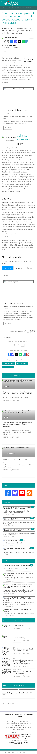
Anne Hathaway (5, 8)
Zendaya (22, 8)
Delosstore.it (7, 268)
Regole (22, 715)
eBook (9, 338)
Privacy (17, 715)
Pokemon (28, 8)
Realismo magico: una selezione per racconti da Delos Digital (18, 523)
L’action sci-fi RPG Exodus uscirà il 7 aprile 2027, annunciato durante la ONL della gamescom (18, 591)
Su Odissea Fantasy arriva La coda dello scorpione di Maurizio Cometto (16, 512)
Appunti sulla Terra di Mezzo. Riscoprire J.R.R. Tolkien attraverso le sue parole (23, 662)
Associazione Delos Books (18, 727)
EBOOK (6, 386)
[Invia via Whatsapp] (23, 42)
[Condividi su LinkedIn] (27, 42)
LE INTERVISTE (9, 454)
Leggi (9, 128)
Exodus (4, 704)
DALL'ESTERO (16, 636)
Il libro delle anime (8, 367)
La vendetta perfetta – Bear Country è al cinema (19, 613)
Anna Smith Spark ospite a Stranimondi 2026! (17, 568)
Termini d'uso (9, 715)
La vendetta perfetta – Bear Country (16, 693)
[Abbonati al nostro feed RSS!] (29, 492)
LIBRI (14, 647)
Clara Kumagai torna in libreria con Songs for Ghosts (23, 650)
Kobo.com (28, 268)
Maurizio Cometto (22, 363)
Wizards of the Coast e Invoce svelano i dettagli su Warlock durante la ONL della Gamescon (18, 603)
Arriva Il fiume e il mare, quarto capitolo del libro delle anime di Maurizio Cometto (18, 425)
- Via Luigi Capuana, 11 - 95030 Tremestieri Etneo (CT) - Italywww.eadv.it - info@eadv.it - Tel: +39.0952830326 (20, 739)
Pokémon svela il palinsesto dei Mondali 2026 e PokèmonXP (18, 578)
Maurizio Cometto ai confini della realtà (18, 459)
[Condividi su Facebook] (12, 42)
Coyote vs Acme (18, 625)
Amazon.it (18, 268)
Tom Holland (15, 8)
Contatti (19, 717)
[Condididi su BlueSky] (15, 42)
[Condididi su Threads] (19, 42)
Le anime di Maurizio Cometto (15, 111)
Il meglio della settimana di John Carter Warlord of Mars (18, 553)
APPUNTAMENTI (17, 669)
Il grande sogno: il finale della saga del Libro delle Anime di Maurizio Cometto (18, 393)
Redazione (12, 45)
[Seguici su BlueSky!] (15, 492)
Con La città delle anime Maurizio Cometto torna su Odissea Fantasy (19, 534)
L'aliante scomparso (14, 303)
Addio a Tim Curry (19, 638)
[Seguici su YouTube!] (22, 492)
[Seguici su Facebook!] (7, 492)
